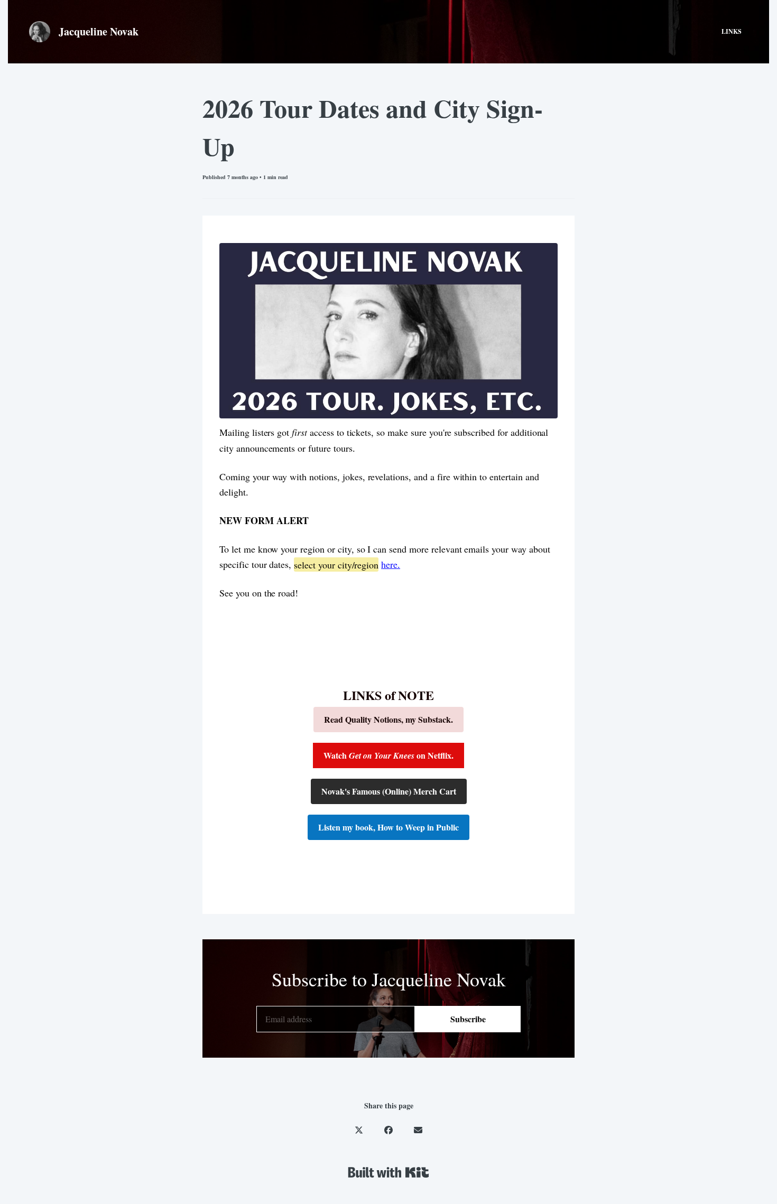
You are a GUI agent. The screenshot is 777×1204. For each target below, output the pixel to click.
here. (390, 564)
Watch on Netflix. (388, 755)
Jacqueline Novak (98, 31)
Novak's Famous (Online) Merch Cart (388, 791)
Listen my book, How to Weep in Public (388, 827)
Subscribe (468, 1019)
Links (732, 31)
